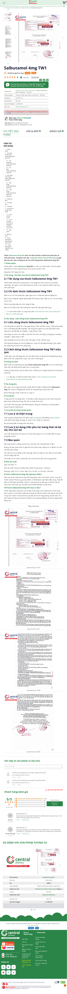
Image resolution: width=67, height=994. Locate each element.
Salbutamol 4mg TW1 (16, 255)
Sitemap (38, 963)
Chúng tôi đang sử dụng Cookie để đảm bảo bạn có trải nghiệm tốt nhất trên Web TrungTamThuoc (32, 924)
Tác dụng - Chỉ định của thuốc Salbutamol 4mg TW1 (10, 155)
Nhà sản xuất (8, 235)
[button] (31, 910)
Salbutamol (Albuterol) (22, 106)
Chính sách (41, 933)
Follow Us (5, 962)
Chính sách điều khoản (40, 938)
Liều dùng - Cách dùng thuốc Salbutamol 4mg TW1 (10, 177)
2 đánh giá (26, 77)
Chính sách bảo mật (32, 925)
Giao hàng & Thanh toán (39, 956)
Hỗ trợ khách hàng (28, 933)
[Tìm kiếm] (64, 6)
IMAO (34, 420)
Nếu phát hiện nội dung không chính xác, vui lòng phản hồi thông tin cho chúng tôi (27, 112)
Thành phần (7, 150)
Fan (8, 954)
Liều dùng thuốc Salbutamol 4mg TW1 (11, 185)
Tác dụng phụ (8, 203)
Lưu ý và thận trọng (9, 216)
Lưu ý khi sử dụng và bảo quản (9, 210)
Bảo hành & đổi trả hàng (41, 952)
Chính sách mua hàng (40, 943)
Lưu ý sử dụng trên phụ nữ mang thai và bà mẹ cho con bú (9, 224)
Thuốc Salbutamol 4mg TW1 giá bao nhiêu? (8, 240)
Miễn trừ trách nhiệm (26, 950)
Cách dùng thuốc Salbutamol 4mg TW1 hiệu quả (11, 193)
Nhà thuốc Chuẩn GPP (27, 945)
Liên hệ (24, 942)
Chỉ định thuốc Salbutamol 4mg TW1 (11, 170)
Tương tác (9, 206)
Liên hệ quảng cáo (26, 966)
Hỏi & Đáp (33, 131)
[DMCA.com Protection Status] (62, 983)
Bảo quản (8, 230)
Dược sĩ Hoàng (23, 118)
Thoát (37, 928)
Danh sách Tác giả (40, 960)
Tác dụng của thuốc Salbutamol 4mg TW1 (11, 163)
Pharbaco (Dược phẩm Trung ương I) (26, 90)
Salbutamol (22, 266)
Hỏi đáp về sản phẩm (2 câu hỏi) (22, 760)
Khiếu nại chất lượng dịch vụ (26, 961)
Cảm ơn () (26, 820)
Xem (28, 73)
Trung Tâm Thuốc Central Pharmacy (43, 258)
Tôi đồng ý (31, 928)
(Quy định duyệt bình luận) (55, 790)
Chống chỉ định (8, 199)
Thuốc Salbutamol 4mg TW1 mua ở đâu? (9, 247)
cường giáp (37, 418)
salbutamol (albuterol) (48, 895)
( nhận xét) (9, 807)
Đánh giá (56, 131)
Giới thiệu (25, 939)
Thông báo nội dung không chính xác (26, 955)
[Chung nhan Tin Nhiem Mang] (56, 983)
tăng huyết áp (55, 418)
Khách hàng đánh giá (16, 791)
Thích (14, 777)
